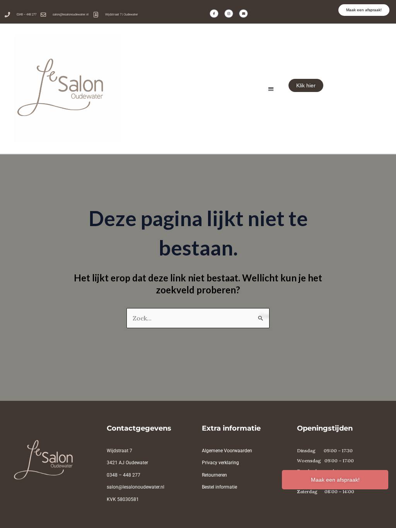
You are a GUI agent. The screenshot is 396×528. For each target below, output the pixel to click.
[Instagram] (228, 13)
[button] (270, 89)
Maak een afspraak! (335, 480)
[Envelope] (243, 13)
